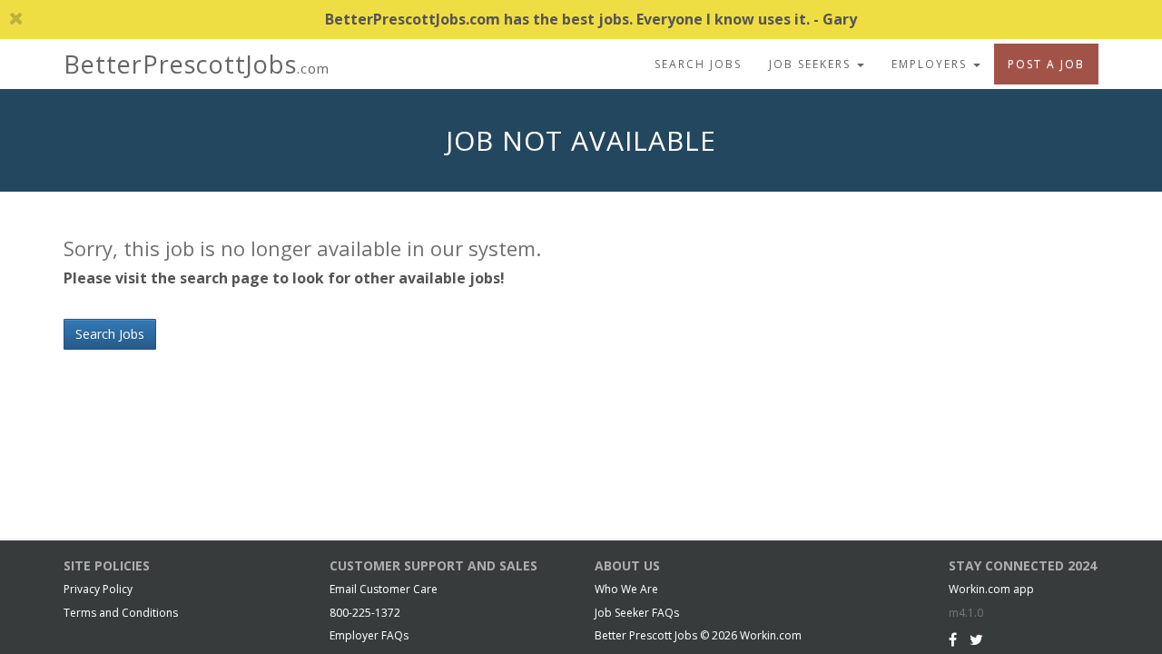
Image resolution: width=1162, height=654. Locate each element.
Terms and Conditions (121, 612)
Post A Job (1046, 64)
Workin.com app (991, 589)
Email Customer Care (384, 589)
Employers (931, 64)
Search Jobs (698, 64)
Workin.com (771, 635)
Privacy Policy (98, 589)
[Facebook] (953, 639)
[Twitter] (976, 639)
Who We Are (626, 589)
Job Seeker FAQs (637, 612)
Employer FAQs (369, 635)
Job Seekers (812, 64)
